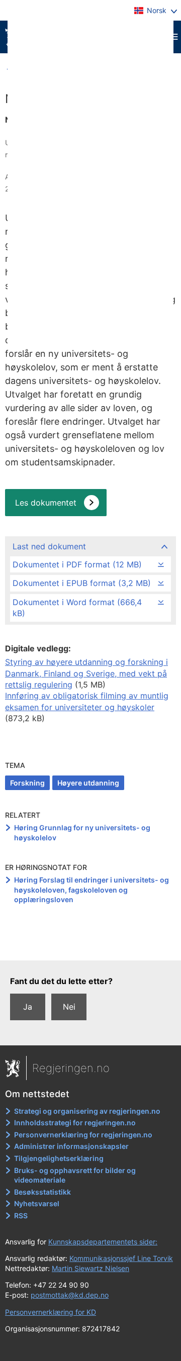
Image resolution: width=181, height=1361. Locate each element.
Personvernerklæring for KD (50, 1312)
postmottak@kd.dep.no (70, 1295)
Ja (27, 1007)
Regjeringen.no (71, 1068)
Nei (69, 1007)
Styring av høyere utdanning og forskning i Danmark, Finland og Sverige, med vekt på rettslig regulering (86, 673)
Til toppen (91, 946)
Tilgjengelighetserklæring (59, 1158)
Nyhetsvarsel (36, 1203)
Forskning (27, 783)
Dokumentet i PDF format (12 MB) (77, 564)
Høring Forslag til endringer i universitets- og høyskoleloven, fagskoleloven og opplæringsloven (91, 890)
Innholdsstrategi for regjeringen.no (75, 1122)
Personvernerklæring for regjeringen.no (83, 1134)
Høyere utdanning (88, 783)
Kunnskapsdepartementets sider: (102, 1241)
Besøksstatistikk (42, 1192)
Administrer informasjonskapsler (71, 1146)
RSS (21, 1215)
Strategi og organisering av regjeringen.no (87, 1111)
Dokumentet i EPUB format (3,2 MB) (82, 583)
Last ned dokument (49, 546)
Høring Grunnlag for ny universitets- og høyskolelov (82, 832)
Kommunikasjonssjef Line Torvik (121, 1258)
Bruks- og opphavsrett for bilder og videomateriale (75, 1175)
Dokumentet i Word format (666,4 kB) (77, 607)
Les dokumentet (45, 503)
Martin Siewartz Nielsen (90, 1268)
